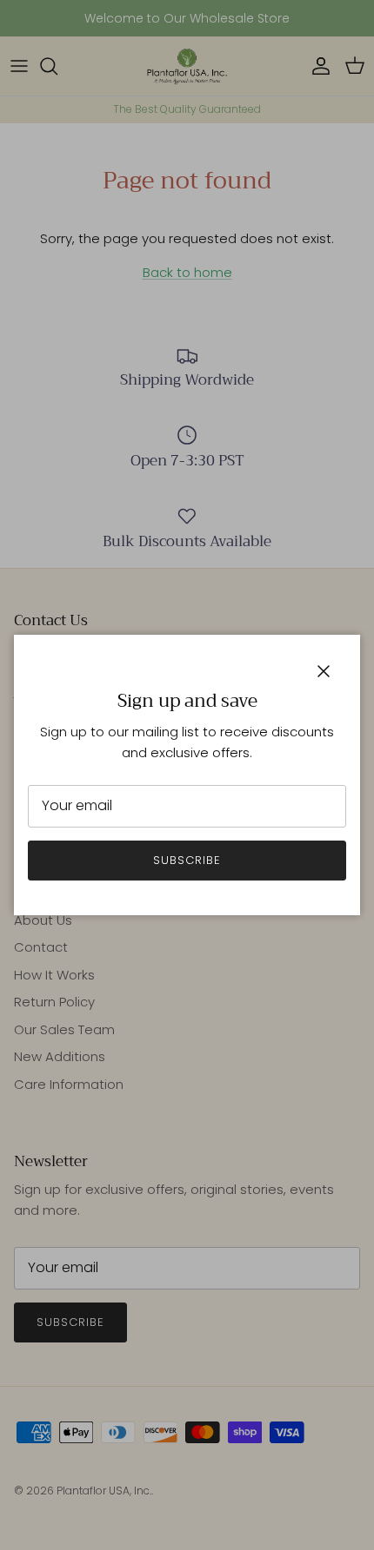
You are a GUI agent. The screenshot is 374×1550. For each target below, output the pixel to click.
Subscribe (187, 860)
